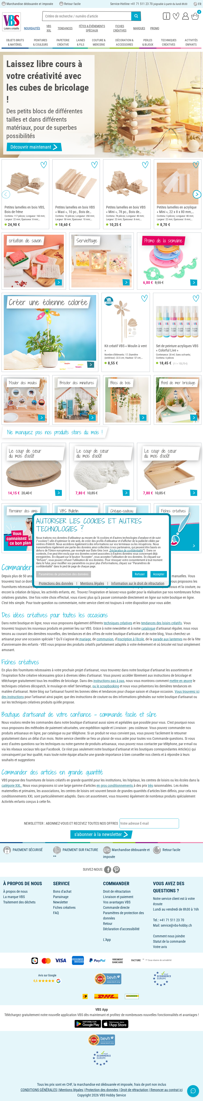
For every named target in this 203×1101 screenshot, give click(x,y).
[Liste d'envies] (176, 16)
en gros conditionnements (115, 785)
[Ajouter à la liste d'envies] (43, 164)
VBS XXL (48, 28)
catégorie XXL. (12, 785)
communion (105, 639)
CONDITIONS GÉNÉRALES (39, 1090)
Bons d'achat (62, 891)
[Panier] (195, 16)
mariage (85, 639)
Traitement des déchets (19, 902)
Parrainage (60, 897)
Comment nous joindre (169, 936)
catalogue (148, 628)
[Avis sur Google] (47, 978)
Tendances (65, 28)
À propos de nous (15, 891)
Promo (154, 28)
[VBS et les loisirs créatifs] (11, 22)
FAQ (56, 913)
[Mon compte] (185, 16)
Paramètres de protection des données (63, 574)
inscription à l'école (130, 639)
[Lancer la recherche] (136, 16)
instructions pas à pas (108, 681)
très (150, 785)
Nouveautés (32, 28)
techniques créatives (118, 623)
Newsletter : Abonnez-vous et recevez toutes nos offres (71, 823)
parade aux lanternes (167, 639)
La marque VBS (14, 897)
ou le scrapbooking (105, 686)
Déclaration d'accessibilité (121, 929)
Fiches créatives (119, 28)
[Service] (166, 16)
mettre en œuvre (180, 681)
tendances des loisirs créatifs (161, 623)
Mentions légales (92, 583)
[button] (6, 194)
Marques (139, 28)
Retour (107, 923)
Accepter (158, 574)
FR (199, 4)
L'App (107, 940)
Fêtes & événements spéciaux (92, 28)
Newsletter (60, 902)
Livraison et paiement (118, 897)
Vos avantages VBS (116, 902)
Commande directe (116, 907)
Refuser (140, 574)
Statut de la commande (169, 941)
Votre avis (160, 947)
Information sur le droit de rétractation (137, 583)
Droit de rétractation (117, 891)
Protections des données (56, 583)
